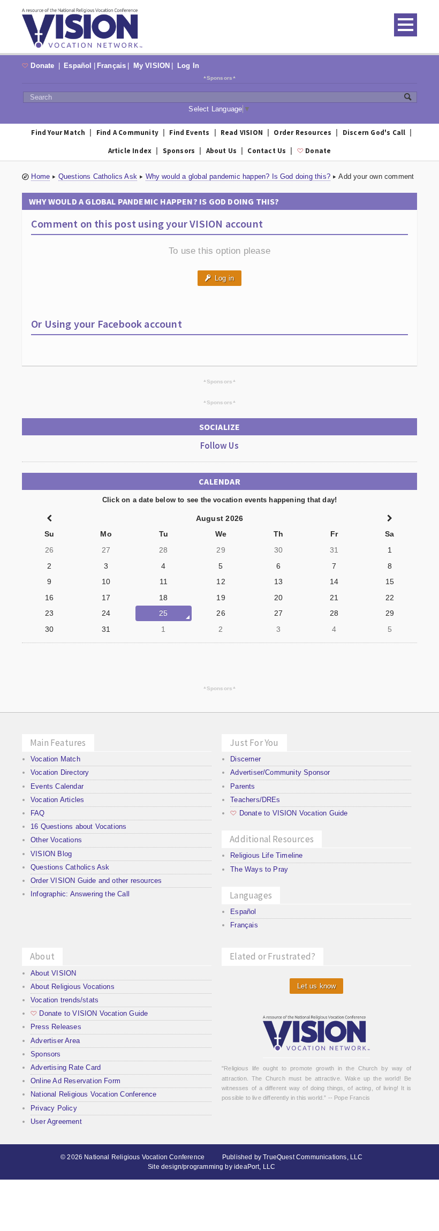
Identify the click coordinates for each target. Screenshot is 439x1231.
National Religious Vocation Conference (93, 1094)
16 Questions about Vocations (78, 826)
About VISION (53, 973)
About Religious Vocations (73, 987)
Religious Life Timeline (266, 855)
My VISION (151, 66)
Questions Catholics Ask (98, 176)
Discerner (245, 759)
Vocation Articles (57, 800)
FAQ (38, 813)
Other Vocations (56, 840)
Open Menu (405, 24)
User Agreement (56, 1121)
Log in (219, 278)
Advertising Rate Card (66, 1067)
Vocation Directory (60, 772)
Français (111, 66)
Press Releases (56, 1027)
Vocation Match (55, 759)
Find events (189, 132)
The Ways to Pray (259, 869)
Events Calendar (57, 786)
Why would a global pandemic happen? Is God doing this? (238, 176)
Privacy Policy (54, 1108)
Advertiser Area (55, 1041)
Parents (242, 786)
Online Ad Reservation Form (75, 1081)
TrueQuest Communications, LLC (312, 1157)
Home (40, 176)
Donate (39, 66)
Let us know (316, 986)
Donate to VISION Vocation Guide (288, 813)
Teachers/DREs (255, 800)
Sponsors (219, 77)
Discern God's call (374, 132)
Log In (188, 66)
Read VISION (242, 132)
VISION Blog (51, 854)
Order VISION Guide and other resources (96, 881)
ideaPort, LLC (254, 1166)
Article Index (130, 150)
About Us (221, 150)
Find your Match (58, 132)
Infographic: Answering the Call (80, 894)
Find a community (127, 132)
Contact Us (266, 150)
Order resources (302, 132)
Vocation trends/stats (65, 1000)
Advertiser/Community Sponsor (280, 772)
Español (78, 66)
